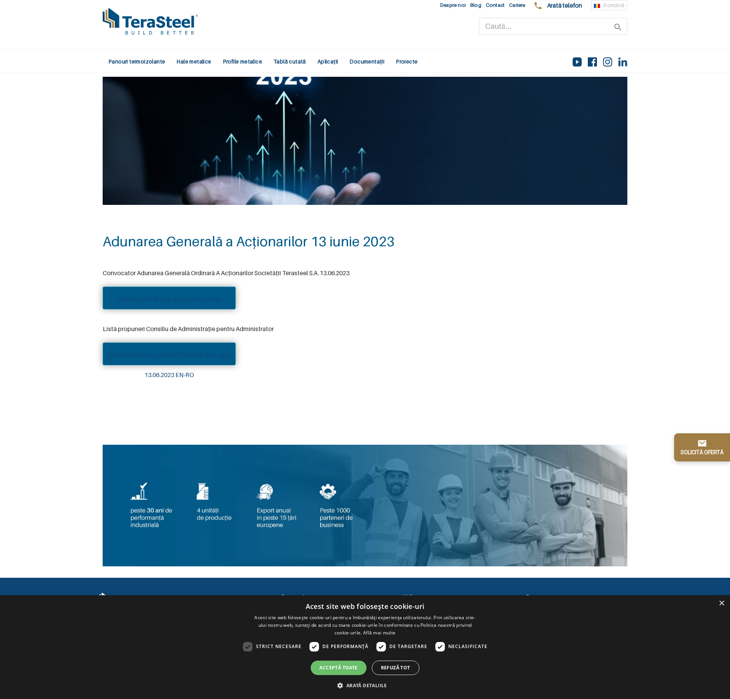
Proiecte (406, 61)
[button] (365, 685)
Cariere (517, 5)
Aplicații (327, 61)
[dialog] (365, 647)
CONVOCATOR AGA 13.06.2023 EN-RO (169, 299)
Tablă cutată (289, 61)
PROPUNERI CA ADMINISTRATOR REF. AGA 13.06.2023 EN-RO (169, 358)
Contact (495, 5)
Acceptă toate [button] (338, 667)
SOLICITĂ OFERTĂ (702, 452)
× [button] (721, 603)
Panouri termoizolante (136, 61)
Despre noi (453, 5)
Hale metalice (193, 61)
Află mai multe (379, 632)
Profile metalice (242, 61)
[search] (617, 26)
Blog (475, 5)
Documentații (366, 61)
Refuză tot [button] (395, 667)
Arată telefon (564, 5)
